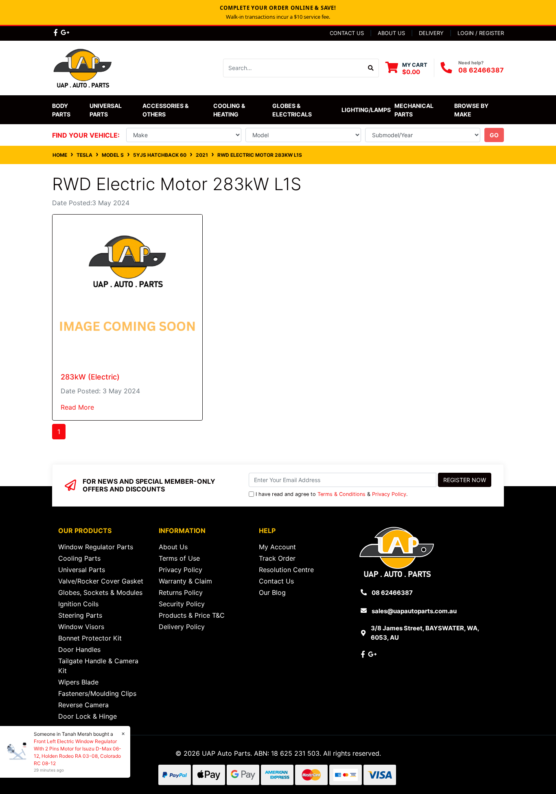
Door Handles (79, 649)
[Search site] (371, 68)
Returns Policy (181, 592)
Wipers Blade (78, 682)
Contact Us (347, 33)
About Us (391, 33)
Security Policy (182, 604)
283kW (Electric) (90, 377)
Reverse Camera (83, 705)
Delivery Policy (182, 627)
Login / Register (480, 33)
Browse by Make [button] (472, 110)
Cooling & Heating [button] (229, 110)
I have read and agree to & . (332, 494)
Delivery (431, 33)
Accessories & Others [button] (166, 110)
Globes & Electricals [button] (292, 110)
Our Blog (272, 592)
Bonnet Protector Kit (90, 638)
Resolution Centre (286, 570)
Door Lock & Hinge (87, 716)
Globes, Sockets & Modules (100, 592)
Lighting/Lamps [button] (366, 109)
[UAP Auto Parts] (82, 67)
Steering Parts (80, 615)
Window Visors (81, 627)
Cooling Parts (79, 558)
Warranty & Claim (185, 581)
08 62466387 (481, 70)
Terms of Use (179, 558)
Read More (77, 407)
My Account (277, 547)
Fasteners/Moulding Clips (97, 693)
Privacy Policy (389, 494)
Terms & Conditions (341, 494)
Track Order (277, 558)
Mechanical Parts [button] (414, 110)
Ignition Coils (78, 604)
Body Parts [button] (61, 110)
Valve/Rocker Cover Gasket (100, 581)
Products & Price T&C (192, 615)
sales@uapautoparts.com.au (414, 611)
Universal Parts (106, 110)
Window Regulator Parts (95, 547)
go (494, 135)
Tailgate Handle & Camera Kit (98, 666)
